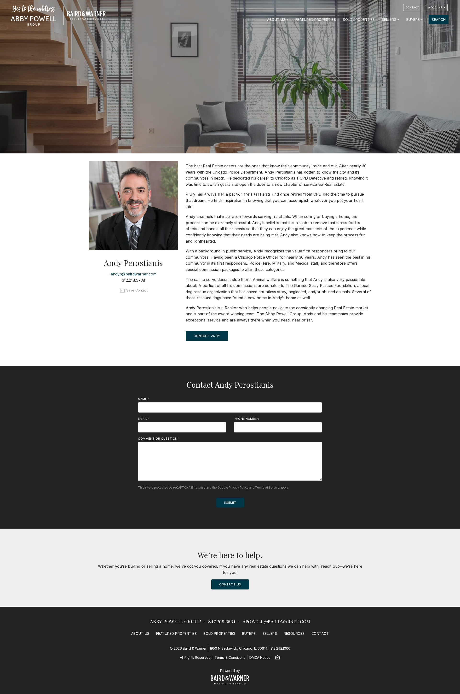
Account (435, 7)
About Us (276, 19)
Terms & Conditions (230, 657)
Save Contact (136, 290)
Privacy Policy (238, 487)
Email (142, 418)
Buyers (413, 19)
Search (439, 19)
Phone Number (246, 418)
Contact (412, 7)
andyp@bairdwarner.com (133, 274)
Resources (294, 633)
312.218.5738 (133, 280)
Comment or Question (158, 438)
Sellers (389, 19)
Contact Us (230, 584)
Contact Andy (207, 336)
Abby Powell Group (175, 621)
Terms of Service (267, 487)
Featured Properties (315, 19)
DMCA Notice (259, 657)
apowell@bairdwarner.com (276, 621)
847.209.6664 (222, 621)
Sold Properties (359, 19)
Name (142, 399)
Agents (230, 183)
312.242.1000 (280, 648)
